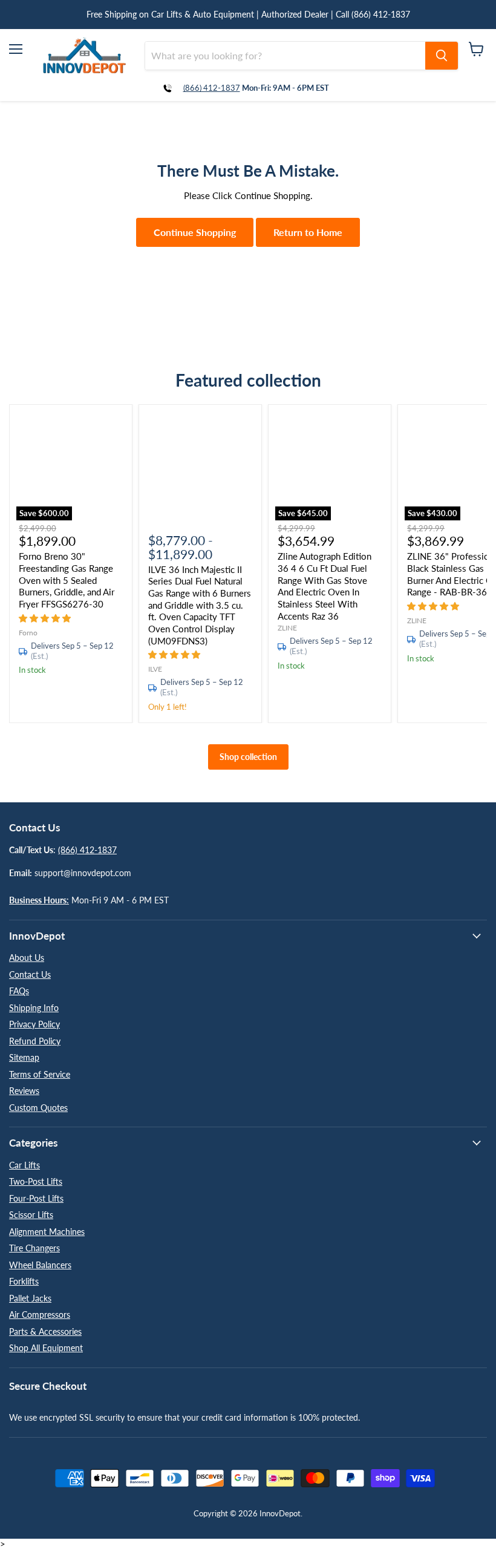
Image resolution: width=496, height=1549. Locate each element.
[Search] (441, 56)
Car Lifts (24, 1165)
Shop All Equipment (46, 1348)
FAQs (19, 991)
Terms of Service (39, 1074)
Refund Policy (34, 1041)
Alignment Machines (47, 1231)
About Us (26, 957)
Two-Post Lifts (35, 1181)
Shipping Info (34, 1008)
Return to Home (307, 232)
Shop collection (248, 757)
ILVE (155, 668)
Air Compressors (39, 1314)
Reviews (24, 1091)
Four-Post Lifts (36, 1198)
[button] (46, 617)
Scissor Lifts (31, 1215)
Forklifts (24, 1281)
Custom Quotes (38, 1107)
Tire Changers (34, 1248)
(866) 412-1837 (211, 88)
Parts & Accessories (45, 1331)
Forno (28, 632)
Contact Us (30, 974)
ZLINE (287, 627)
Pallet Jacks (30, 1298)
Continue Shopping (195, 232)
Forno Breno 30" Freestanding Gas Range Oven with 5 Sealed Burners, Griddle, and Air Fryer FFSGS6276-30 (66, 580)
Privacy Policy (34, 1024)
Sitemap (24, 1057)
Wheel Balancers (40, 1265)
